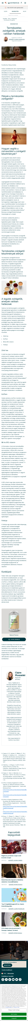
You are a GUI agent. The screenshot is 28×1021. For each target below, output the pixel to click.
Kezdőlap (5, 18)
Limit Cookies (14, 1014)
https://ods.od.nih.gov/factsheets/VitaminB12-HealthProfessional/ (15, 807)
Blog (9, 18)
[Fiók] (21, 3)
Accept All (14, 1018)
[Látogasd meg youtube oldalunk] (13, 979)
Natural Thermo (14, 635)
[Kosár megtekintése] (25, 3)
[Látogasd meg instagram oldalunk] (2, 979)
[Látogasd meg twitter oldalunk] (16, 979)
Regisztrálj (7, 965)
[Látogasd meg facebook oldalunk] (6, 979)
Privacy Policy (9, 1007)
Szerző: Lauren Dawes (15, 860)
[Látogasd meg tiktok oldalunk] (9, 979)
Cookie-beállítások (7, 970)
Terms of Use (16, 1007)
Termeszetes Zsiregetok (9, 20)
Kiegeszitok (14, 18)
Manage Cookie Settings (14, 1010)
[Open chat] (20, 979)
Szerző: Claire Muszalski (17, 39)
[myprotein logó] (13, 3)
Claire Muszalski (20, 674)
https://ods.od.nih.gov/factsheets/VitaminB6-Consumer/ (15, 790)
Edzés (5, 11)
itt (19, 738)
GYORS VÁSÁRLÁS (15, 639)
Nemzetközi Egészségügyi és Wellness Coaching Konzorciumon (14, 693)
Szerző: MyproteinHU (15, 884)
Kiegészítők (15, 11)
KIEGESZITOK (14, 23)
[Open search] (6, 3)
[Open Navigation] (3, 3)
